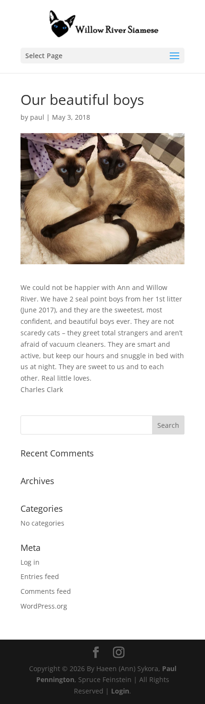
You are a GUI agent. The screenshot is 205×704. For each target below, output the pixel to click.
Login (120, 690)
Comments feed (45, 591)
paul (37, 117)
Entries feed (39, 576)
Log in (30, 562)
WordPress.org (43, 606)
